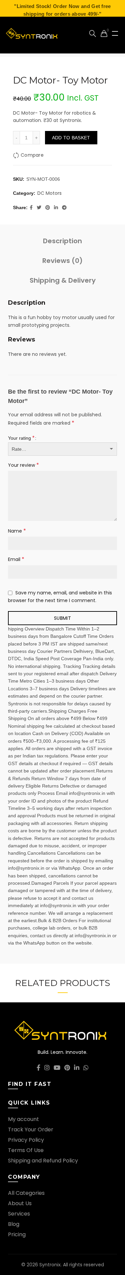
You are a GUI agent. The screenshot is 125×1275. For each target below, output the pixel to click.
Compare (32, 155)
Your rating (21, 438)
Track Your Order (30, 1129)
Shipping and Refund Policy (43, 1160)
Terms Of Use (26, 1150)
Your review (23, 465)
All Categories (26, 1193)
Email (16, 559)
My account (23, 1119)
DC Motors (49, 193)
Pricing (17, 1234)
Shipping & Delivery (63, 280)
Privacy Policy (26, 1140)
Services (19, 1214)
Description (62, 241)
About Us (20, 1203)
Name (17, 531)
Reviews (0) (62, 260)
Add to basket (71, 137)
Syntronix (50, 1264)
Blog (13, 1224)
